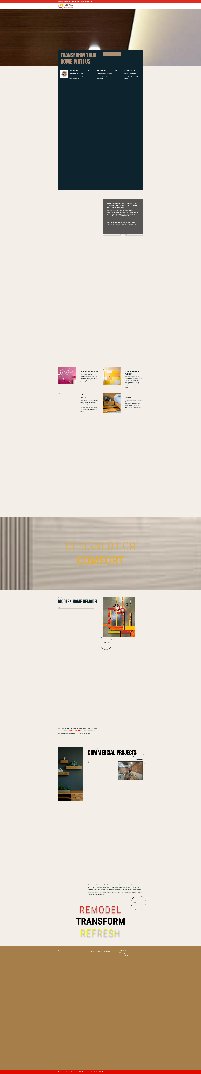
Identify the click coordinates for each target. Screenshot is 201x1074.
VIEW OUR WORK (112, 54)
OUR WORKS (130, 6)
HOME (116, 6)
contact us (138, 903)
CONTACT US (139, 6)
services (106, 642)
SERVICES (122, 6)
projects (139, 759)
